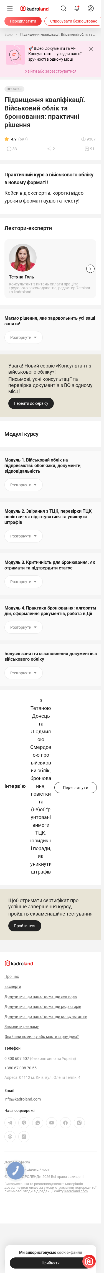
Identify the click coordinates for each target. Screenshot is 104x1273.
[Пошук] (63, 8)
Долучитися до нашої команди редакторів (42, 1006)
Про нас (11, 976)
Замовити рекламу (21, 1026)
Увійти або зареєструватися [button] (51, 71)
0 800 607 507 (40, 1058)
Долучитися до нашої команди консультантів (45, 1016)
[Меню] (10, 8)
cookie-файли (69, 1252)
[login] (91, 8)
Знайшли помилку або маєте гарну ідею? (42, 1036)
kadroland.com (76, 1191)
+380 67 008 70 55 (20, 1068)
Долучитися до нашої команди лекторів (40, 996)
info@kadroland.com (22, 1099)
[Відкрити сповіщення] (76, 8)
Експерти (12, 986)
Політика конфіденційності (27, 1169)
